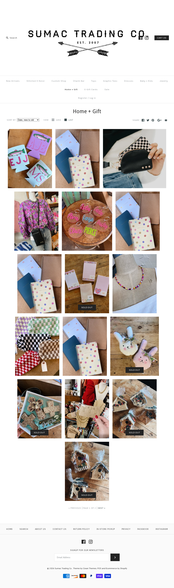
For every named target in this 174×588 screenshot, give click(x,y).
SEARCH (24, 529)
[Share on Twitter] (148, 120)
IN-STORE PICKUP (106, 529)
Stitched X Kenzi (36, 81)
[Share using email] (166, 120)
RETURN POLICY (81, 529)
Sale (107, 89)
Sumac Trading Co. (63, 568)
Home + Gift (71, 89)
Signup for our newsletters (87, 550)
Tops (93, 81)
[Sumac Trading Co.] (87, 5)
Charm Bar (78, 81)
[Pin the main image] (153, 120)
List (71, 120)
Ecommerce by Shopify (116, 568)
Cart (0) (161, 37)
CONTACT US (59, 529)
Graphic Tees (110, 81)
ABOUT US (40, 529)
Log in (93, 98)
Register (82, 98)
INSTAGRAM (161, 529)
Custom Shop (58, 81)
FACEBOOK (143, 529)
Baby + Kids (146, 81)
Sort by (11, 120)
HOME (9, 529)
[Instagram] (147, 38)
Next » (101, 508)
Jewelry (164, 81)
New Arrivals (13, 81)
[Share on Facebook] (143, 120)
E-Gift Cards (91, 89)
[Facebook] (140, 38)
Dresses (128, 81)
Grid (59, 120)
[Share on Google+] (159, 120)
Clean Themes (90, 568)
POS (99, 568)
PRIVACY (126, 529)
